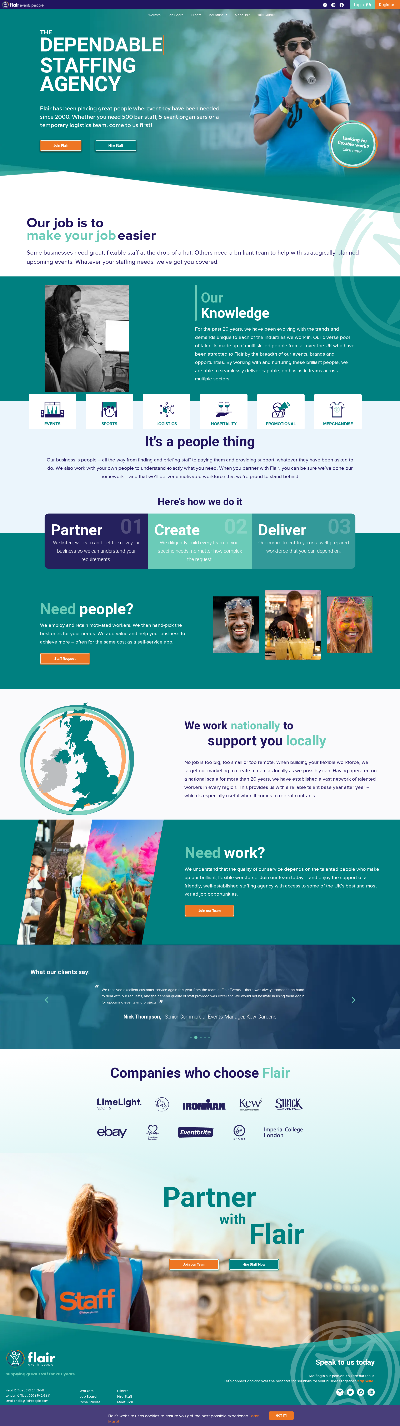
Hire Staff (115, 145)
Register (386, 4)
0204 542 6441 (39, 1396)
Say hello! (366, 1381)
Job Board (176, 15)
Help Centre (266, 15)
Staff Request (65, 658)
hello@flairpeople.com (32, 1401)
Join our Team (210, 911)
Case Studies (90, 1402)
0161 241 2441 (35, 1390)
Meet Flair (242, 15)
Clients (196, 15)
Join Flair (61, 145)
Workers (154, 15)
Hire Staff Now (253, 1264)
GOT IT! (281, 1415)
